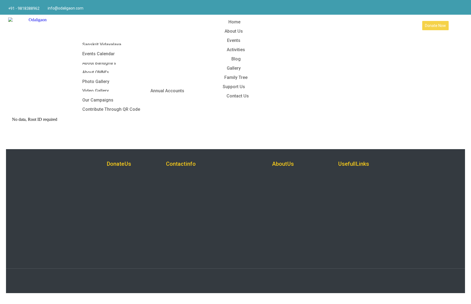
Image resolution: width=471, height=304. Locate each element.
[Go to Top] (462, 295)
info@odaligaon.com (65, 8)
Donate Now (435, 25)
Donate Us (119, 164)
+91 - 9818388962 (24, 8)
